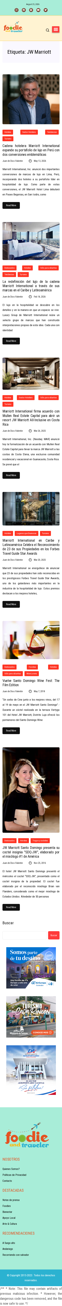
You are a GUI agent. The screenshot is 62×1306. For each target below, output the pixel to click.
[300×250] (31, 968)
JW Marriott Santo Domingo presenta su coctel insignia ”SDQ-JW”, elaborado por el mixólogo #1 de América (31, 852)
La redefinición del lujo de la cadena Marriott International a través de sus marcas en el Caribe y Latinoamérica (31, 286)
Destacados (9, 268)
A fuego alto (8, 1243)
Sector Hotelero (29, 132)
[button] (55, 29)
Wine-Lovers (31, 673)
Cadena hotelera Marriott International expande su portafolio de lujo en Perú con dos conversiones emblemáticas (31, 150)
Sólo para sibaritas (48, 268)
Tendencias (52, 132)
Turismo (7, 138)
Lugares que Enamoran (26, 533)
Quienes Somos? (11, 1169)
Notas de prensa (11, 1200)
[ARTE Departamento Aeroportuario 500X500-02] (31, 1070)
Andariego (7, 1248)
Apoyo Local (8, 1217)
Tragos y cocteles (40, 840)
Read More (11, 205)
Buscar (8, 923)
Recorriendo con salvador (15, 1254)
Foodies (32, 667)
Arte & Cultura (9, 1223)
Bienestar (7, 1211)
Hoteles (7, 132)
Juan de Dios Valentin (12, 161)
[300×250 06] (31, 1017)
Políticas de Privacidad (14, 1174)
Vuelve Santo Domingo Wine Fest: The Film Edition (31, 683)
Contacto (7, 1180)
